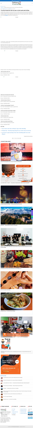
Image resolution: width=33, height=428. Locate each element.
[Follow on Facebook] (28, 409)
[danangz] (16, 3)
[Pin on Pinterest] (19, 138)
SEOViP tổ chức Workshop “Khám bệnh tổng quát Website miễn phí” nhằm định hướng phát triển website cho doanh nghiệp (16, 247)
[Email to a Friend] (17, 138)
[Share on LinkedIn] (20, 138)
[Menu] (1, 3)
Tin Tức (4, 6)
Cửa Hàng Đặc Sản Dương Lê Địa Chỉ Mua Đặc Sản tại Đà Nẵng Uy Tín (11, 268)
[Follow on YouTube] (29, 410)
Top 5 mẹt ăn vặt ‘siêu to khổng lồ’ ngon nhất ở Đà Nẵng (14, 128)
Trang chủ (2, 7)
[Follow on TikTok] (30, 409)
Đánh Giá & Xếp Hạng (23, 409)
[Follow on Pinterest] (28, 410)
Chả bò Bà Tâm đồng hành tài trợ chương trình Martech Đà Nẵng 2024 (11, 161)
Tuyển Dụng (14, 413)
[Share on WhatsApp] (12, 138)
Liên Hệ (13, 410)
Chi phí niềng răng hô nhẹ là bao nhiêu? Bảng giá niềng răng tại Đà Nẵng (12, 377)
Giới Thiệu (13, 409)
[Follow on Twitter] (31, 409)
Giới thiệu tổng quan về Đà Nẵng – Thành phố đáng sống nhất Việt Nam (12, 385)
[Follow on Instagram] (29, 409)
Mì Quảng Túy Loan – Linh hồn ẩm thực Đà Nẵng (9, 399)
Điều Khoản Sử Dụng (23, 410)
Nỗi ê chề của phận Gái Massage (5, 289)
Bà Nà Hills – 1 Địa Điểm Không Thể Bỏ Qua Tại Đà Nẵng (9, 225)
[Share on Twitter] (15, 138)
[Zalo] (32, 218)
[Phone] (32, 217)
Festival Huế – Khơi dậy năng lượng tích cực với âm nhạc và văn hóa (16, 130)
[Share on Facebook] (14, 138)
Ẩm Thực (2, 6)
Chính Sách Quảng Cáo (23, 413)
